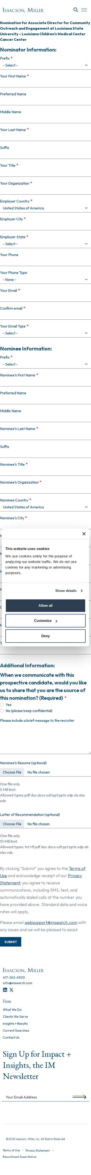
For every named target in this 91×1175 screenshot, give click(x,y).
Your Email (8, 290)
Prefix (5, 58)
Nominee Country (14, 500)
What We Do (12, 1010)
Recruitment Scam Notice (19, 1157)
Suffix (4, 147)
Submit (10, 942)
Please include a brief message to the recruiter (37, 720)
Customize (43, 621)
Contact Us (11, 1038)
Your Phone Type (13, 272)
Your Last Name (13, 129)
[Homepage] (23, 10)
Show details (66, 591)
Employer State (12, 236)
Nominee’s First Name (17, 375)
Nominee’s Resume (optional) (23, 763)
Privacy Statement (38, 1150)
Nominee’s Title (12, 464)
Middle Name (10, 111)
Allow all (45, 605)
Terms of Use (11, 1150)
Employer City (11, 219)
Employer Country (14, 201)
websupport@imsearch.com (50, 922)
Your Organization (14, 183)
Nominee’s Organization (19, 482)
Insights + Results (15, 1024)
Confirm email (11, 308)
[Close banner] (84, 533)
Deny (45, 636)
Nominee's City (12, 518)
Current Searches (16, 1031)
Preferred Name (13, 94)
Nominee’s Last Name (17, 428)
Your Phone (9, 254)
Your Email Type (13, 326)
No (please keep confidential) (29, 710)
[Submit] (78, 1096)
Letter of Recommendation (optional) (30, 814)
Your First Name (13, 76)
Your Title (7, 165)
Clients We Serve (15, 1017)
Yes (8, 704)
